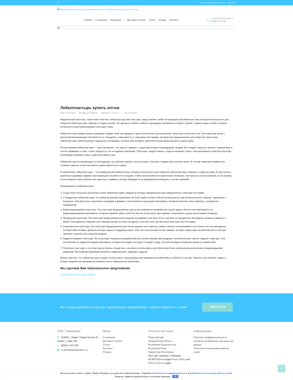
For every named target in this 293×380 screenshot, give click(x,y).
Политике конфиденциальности (171, 373)
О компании (101, 20)
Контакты (231, 3)
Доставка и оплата (136, 20)
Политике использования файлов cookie (212, 373)
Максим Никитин (89, 113)
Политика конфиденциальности (210, 337)
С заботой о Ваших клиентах (212, 3)
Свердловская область (160, 341)
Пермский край (156, 337)
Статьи (152, 20)
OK (175, 376)
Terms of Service (156, 363)
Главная (88, 20)
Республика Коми (157, 348)
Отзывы (162, 20)
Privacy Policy (178, 359)
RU (58, 3)
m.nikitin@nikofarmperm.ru (74, 350)
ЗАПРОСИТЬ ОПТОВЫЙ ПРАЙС (77, 275)
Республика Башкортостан (162, 344)
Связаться (217, 307)
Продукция (115, 20)
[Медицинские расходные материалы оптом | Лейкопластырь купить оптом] (97, 11)
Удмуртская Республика (161, 352)
